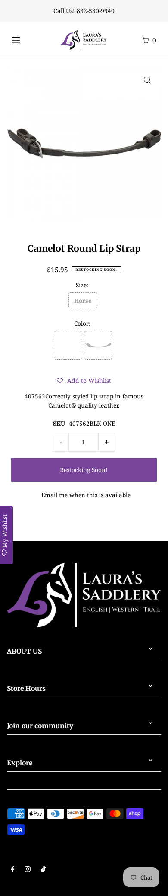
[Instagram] (28, 870)
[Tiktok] (43, 870)
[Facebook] (13, 870)
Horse (83, 300)
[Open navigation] (24, 39)
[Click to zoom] (147, 79)
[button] (84, 381)
